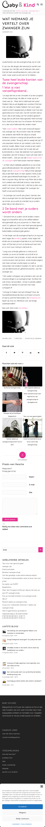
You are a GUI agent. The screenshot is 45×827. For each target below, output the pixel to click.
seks (3, 761)
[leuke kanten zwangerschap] (22, 47)
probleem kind (7, 758)
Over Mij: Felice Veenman (11, 734)
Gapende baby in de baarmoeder (15, 614)
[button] (42, 786)
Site (30, 492)
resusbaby (23, 308)
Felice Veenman (35, 338)
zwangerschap (18, 171)
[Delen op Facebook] (6, 353)
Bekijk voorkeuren (22, 819)
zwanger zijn (7, 566)
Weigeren (22, 813)
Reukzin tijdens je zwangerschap (14, 602)
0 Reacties (18, 338)
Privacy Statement (26, 824)
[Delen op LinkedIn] (31, 353)
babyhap (5, 768)
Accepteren (22, 807)
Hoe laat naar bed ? (9, 754)
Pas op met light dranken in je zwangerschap (19, 596)
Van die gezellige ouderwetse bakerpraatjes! (19, 575)
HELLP (4, 599)
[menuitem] (37, 4)
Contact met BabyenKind (11, 737)
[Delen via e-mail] (39, 353)
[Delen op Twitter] (14, 353)
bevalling (17, 238)
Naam (32, 477)
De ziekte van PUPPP (10, 584)
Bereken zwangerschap (11, 572)
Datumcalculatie (8, 569)
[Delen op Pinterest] (23, 353)
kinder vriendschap (8, 765)
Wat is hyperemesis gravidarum (14, 611)
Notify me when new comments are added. (17, 527)
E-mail (32, 485)
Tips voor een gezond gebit (12, 563)
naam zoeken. (12, 129)
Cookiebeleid (16, 824)
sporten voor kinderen (10, 772)
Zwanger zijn (7, 32)
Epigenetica (6, 587)
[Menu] (41, 4)
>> (23, 617)
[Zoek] (37, 4)
